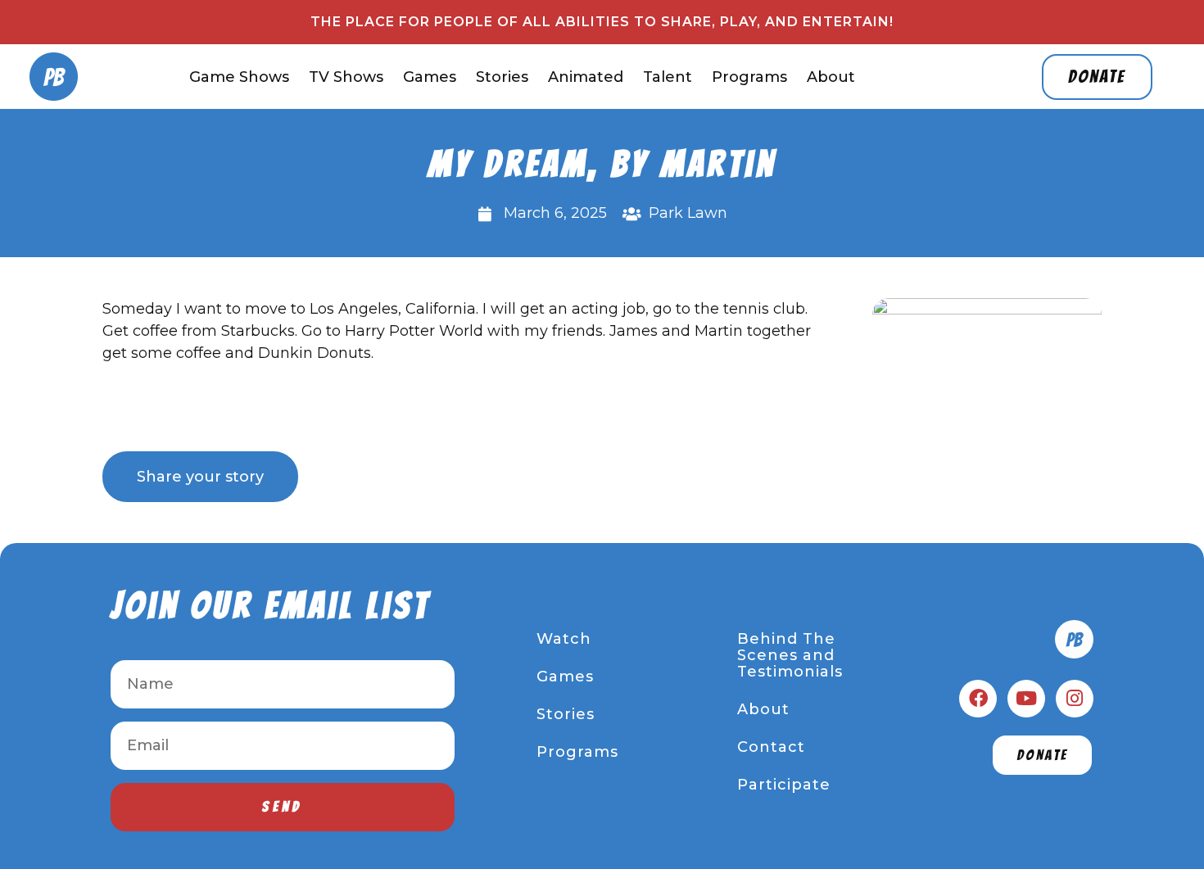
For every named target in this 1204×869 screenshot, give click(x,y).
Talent (667, 77)
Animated (585, 77)
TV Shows (346, 77)
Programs (749, 77)
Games (429, 77)
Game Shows (239, 77)
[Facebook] (978, 698)
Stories (502, 77)
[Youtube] (1026, 698)
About (831, 77)
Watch (563, 639)
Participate (784, 785)
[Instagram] (1074, 698)
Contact (771, 747)
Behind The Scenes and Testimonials (790, 655)
